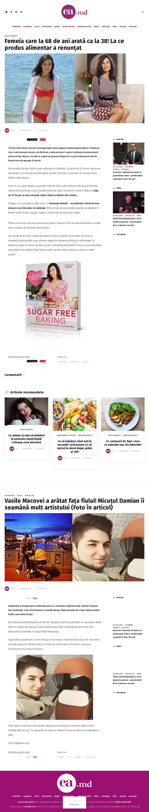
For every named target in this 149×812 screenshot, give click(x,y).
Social (37, 26)
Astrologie (133, 26)
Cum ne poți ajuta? (26, 802)
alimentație (62, 362)
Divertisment (47, 26)
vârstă (85, 362)
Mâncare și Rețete (85, 435)
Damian (61, 757)
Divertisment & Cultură (66, 435)
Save (40, 457)
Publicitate (16, 26)
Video (115, 26)
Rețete (96, 26)
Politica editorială (123, 802)
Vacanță (123, 26)
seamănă (77, 757)
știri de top (129, 215)
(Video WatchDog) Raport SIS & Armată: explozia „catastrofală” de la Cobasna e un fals (127, 221)
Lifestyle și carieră (84, 26)
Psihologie (106, 26)
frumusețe (75, 362)
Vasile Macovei (90, 757)
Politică (125, 169)
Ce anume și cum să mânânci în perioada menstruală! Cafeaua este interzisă (26, 439)
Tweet (28, 598)
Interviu (116, 169)
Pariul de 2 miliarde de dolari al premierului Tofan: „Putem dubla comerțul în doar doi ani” (127, 175)
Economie (129, 167)
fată (69, 757)
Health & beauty (68, 26)
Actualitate (27, 26)
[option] (26, 431)
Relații (56, 26)
